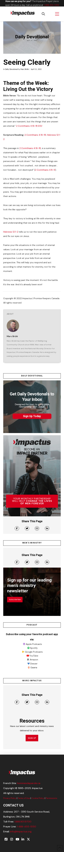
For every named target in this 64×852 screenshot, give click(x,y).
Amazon (34, 659)
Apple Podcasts (34, 644)
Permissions (51, 798)
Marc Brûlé (25, 69)
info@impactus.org (21, 831)
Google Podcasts (34, 651)
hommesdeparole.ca (28, 783)
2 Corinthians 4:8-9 (45, 169)
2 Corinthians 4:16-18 (35, 134)
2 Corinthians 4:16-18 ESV (29, 125)
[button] (43, 13)
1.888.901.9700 (22, 821)
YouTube (33, 655)
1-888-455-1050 (51, 5)
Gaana (33, 667)
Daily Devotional (11, 69)
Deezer (33, 663)
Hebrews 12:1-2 (10, 231)
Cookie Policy (37, 798)
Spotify (34, 648)
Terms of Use (24, 798)
